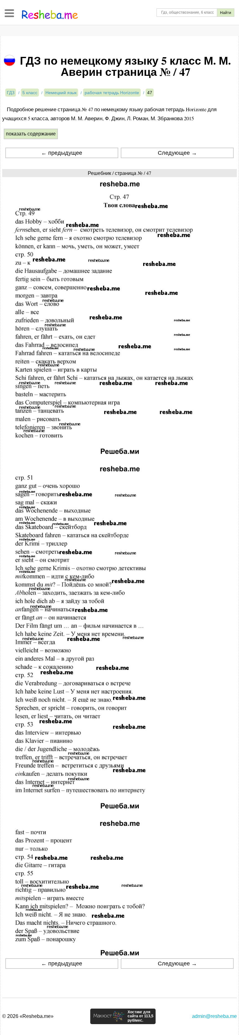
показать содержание (31, 133)
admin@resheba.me (214, 1016)
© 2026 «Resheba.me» (28, 1016)
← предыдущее (61, 153)
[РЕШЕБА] (50, 14)
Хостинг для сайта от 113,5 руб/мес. (140, 1016)
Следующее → (177, 153)
